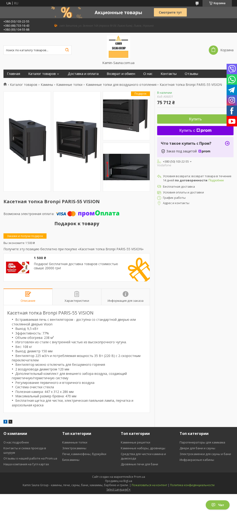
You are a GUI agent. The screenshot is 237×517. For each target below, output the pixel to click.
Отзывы (191, 73)
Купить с (187, 130)
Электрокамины (74, 448)
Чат (221, 505)
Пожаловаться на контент (149, 485)
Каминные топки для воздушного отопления (121, 85)
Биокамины (70, 460)
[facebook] (5, 422)
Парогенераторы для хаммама (202, 442)
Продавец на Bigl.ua (118, 481)
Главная (13, 73)
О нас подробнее (16, 442)
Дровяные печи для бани (139, 464)
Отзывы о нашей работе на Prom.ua (30, 458)
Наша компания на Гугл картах (26, 464)
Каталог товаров (42, 73)
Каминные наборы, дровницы (143, 448)
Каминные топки (69, 85)
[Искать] (67, 50)
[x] (10, 422)
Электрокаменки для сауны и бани (205, 454)
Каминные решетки (135, 442)
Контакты (169, 73)
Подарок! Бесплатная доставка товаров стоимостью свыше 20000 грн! (76, 266)
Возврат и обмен (121, 73)
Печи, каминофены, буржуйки (84, 454)
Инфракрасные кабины (197, 460)
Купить (195, 119)
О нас (148, 73)
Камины (47, 85)
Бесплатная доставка (179, 186)
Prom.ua (139, 477)
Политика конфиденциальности (192, 485)
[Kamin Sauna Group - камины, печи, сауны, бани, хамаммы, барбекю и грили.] (118, 46)
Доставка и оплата (83, 73)
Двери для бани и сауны (197, 448)
